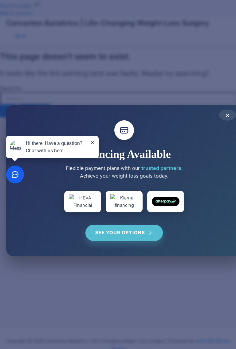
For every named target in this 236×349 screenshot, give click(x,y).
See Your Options (120, 232)
